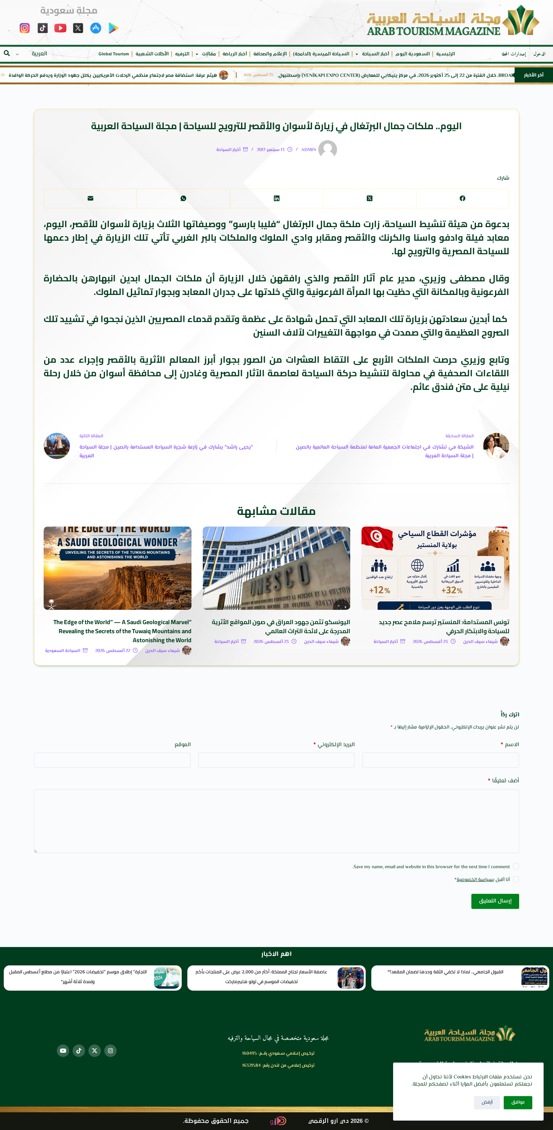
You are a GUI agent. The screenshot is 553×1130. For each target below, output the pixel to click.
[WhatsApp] (183, 198)
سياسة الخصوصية (475, 880)
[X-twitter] (94, 1050)
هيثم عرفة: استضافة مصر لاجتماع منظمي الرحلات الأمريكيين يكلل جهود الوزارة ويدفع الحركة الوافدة (185, 75)
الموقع (183, 745)
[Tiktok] (79, 1050)
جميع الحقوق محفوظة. (216, 1121)
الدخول (539, 54)
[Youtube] (63, 1050)
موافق (518, 1102)
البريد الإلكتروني (334, 745)
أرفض (487, 1102)
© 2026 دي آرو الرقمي (338, 1121)
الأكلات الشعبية (152, 54)
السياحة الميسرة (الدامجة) (321, 54)
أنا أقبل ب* (482, 880)
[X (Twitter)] (369, 198)
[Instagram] (110, 1050)
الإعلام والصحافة (270, 54)
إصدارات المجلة (514, 54)
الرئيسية (445, 54)
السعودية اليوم (412, 54)
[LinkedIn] (276, 198)
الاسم (510, 745)
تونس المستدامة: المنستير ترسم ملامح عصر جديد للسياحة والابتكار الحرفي (444, 626)
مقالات (209, 54)
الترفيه (182, 54)
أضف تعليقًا (503, 781)
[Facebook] (462, 198)
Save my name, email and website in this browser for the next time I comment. (431, 867)
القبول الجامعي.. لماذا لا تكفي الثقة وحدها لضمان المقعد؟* (445, 971)
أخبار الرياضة (234, 54)
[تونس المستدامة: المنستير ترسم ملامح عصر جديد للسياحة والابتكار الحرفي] (435, 568)
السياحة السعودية (62, 651)
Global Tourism (114, 54)
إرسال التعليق (495, 901)
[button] (7, 53)
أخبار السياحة (375, 54)
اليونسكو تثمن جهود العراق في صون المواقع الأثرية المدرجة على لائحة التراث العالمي (281, 626)
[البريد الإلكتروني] (90, 198)
